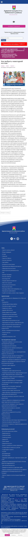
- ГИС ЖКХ (4, 451)
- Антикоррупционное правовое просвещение (12, 347)
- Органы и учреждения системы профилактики (12, 445)
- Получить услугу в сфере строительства (11, 390)
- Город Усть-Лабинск (6, 258)
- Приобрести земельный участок (9, 388)
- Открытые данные (6, 332)
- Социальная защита (6, 437)
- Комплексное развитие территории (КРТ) (11, 422)
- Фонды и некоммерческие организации (11, 330)
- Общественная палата (7, 286)
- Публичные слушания (7, 282)
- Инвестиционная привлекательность (10, 270)
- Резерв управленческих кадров (9, 312)
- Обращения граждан (6, 318)
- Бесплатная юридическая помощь (9, 431)
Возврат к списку (5, 212)
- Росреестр (4, 334)
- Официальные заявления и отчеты (10, 316)
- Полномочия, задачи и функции (9, 306)
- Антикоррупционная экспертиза (9, 345)
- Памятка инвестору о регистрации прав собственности (14, 420)
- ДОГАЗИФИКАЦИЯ (6, 453)
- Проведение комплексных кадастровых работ (12, 467)
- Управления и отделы (7, 308)
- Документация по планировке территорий (11, 386)
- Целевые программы (6, 274)
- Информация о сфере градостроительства (11, 370)
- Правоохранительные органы (9, 268)
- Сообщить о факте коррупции (8, 365)
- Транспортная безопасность (8, 465)
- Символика (4, 256)
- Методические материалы (8, 350)
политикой (10, 533)
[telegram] (11, 239)
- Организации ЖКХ (6, 278)
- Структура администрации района (9, 304)
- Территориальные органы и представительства (12, 322)
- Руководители (5, 302)
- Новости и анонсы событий (8, 250)
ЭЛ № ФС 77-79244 (19, 498)
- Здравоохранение (6, 433)
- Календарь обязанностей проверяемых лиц (12, 289)
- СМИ (3, 272)
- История (4, 254)
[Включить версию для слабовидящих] (13, 22)
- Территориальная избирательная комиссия (11, 266)
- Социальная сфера (6, 435)
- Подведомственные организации (9, 314)
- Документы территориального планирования (12, 380)
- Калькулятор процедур (7, 410)
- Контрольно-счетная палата (8, 264)
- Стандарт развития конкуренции (9, 280)
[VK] (14, 239)
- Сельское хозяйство (6, 276)
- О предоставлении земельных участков (11, 447)
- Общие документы (6, 418)
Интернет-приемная (14, 26)
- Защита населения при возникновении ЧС (11, 324)
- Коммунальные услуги (7, 443)
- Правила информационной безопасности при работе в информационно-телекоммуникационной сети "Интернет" (14, 471)
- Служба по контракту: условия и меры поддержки (13, 293)
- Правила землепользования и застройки (11, 408)
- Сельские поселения (6, 260)
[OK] (17, 239)
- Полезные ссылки (6, 416)
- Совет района (5, 262)
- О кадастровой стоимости (8, 449)
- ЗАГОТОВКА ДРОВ (6, 455)
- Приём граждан (5, 441)
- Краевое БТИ (5, 439)
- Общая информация (6, 252)
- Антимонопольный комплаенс (9, 284)
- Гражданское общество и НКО (9, 336)
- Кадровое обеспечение (7, 310)
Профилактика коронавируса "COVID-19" (14, 44)
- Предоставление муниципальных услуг (11, 320)
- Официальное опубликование (8, 291)
